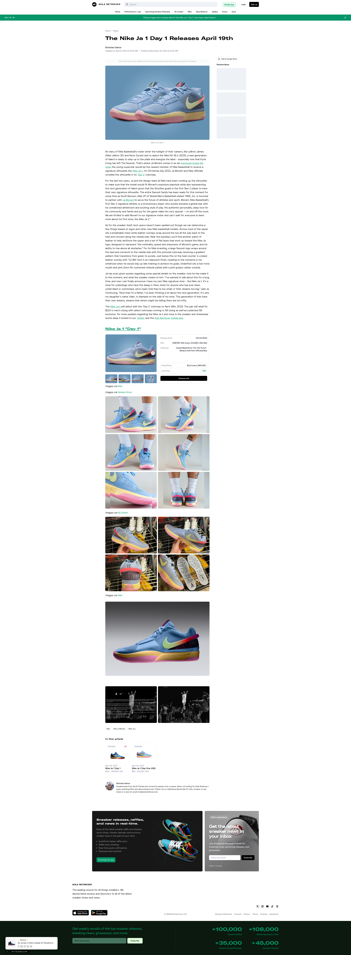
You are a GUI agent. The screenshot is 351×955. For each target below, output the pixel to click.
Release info (184, 378)
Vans (234, 11)
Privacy (247, 914)
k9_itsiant (122, 512)
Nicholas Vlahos (113, 47)
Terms (255, 914)
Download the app (106, 860)
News (117, 11)
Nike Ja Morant (119, 729)
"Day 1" (141, 174)
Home (107, 31)
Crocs (224, 11)
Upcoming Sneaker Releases (157, 11)
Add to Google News (229, 59)
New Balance (201, 11)
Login (243, 4)
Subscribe (248, 857)
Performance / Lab (132, 11)
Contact (238, 914)
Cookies (263, 914)
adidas (215, 11)
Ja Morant (129, 199)
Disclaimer (274, 914)
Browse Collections (223, 914)
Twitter (141, 318)
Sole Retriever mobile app (169, 318)
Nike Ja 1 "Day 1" (123, 329)
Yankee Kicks (124, 392)
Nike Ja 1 (137, 170)
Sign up (254, 4)
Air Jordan (178, 11)
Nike (190, 11)
